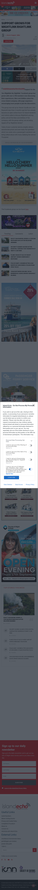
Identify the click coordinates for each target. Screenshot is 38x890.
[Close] (34, 406)
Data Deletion (8, 484)
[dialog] (19, 445)
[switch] (30, 445)
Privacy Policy (30, 484)
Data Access (19, 484)
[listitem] (19, 440)
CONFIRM (11, 477)
